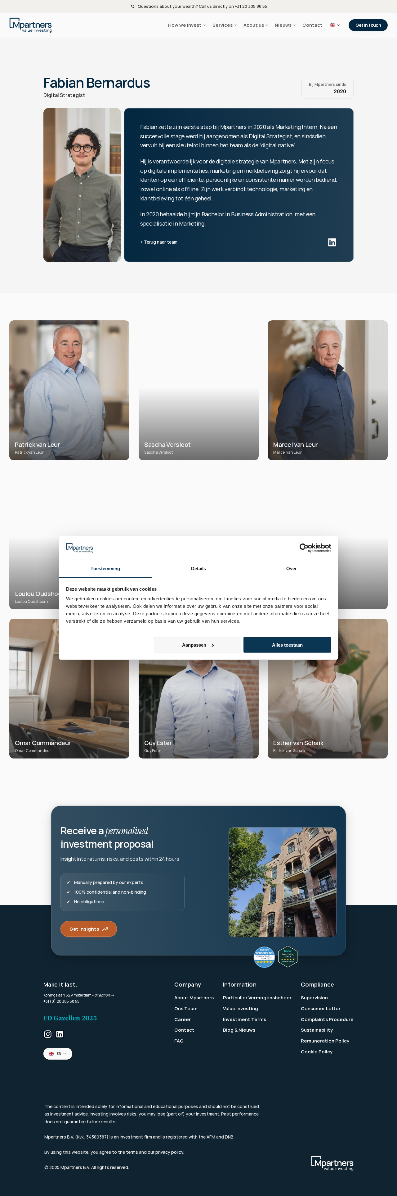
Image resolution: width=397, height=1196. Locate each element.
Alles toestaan (287, 644)
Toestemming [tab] (105, 568)
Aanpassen (194, 644)
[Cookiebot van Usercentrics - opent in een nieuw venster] (304, 548)
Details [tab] (198, 568)
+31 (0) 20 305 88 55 (61, 1001)
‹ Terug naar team (158, 242)
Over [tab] (291, 568)
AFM (211, 1137)
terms (132, 1152)
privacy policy (169, 1152)
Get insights (84, 929)
